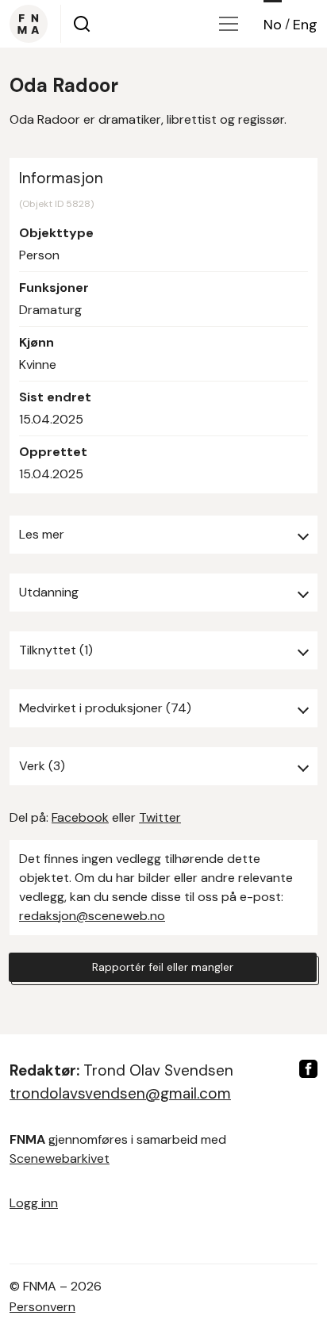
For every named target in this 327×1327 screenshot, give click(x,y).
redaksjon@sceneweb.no (92, 915)
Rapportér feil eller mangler (162, 967)
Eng (305, 24)
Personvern (42, 1306)
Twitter (160, 817)
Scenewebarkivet (60, 1158)
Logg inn (34, 1203)
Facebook (80, 817)
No (273, 24)
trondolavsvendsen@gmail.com (120, 1093)
